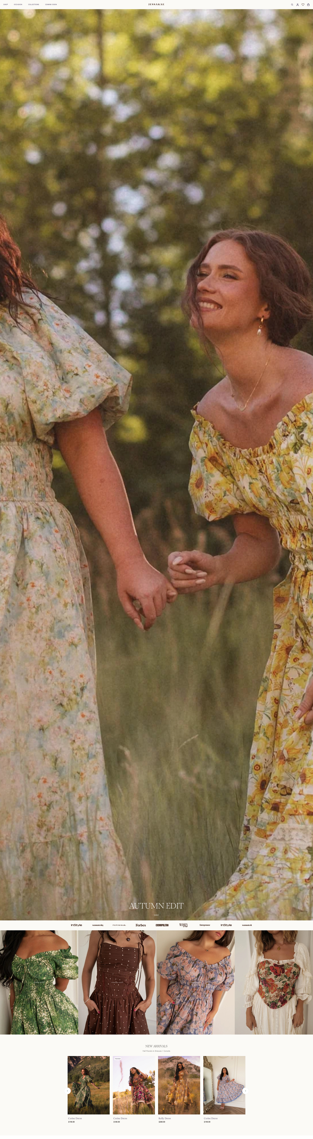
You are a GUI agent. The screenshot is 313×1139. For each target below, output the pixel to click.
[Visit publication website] (64, 925)
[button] (5, 4)
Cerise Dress (75, 1118)
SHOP (156, 915)
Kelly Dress (165, 1118)
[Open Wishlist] (303, 4)
